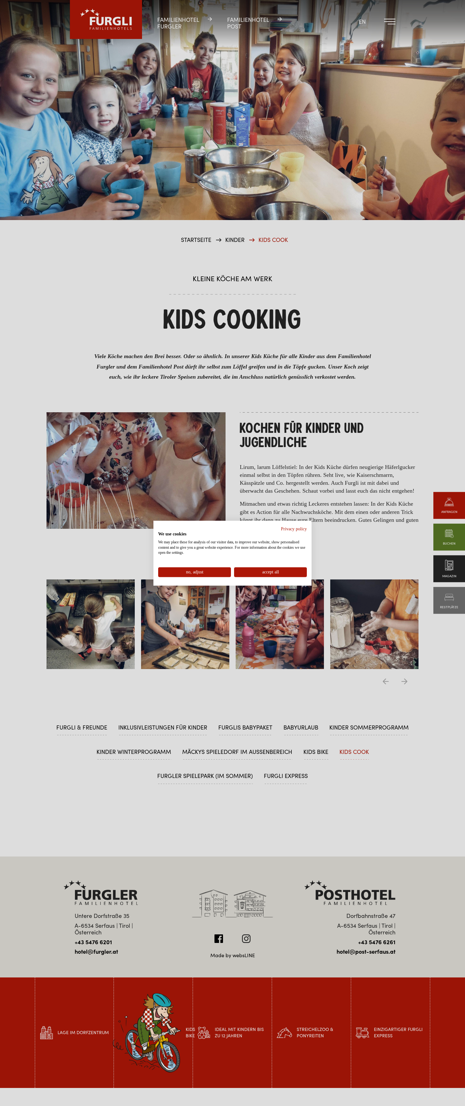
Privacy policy (294, 528)
